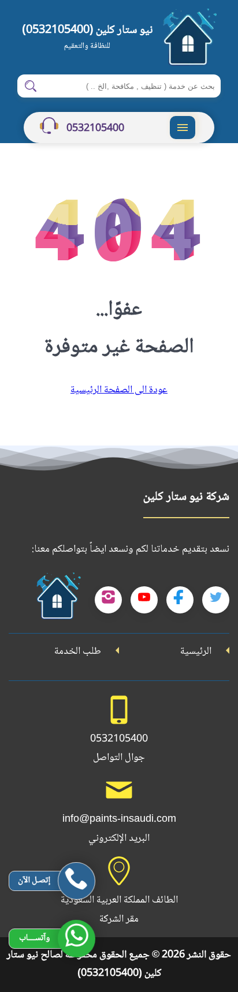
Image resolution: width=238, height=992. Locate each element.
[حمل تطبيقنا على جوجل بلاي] (57, 600)
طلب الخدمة (77, 651)
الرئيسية (195, 651)
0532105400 (94, 128)
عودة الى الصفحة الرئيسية (119, 390)
